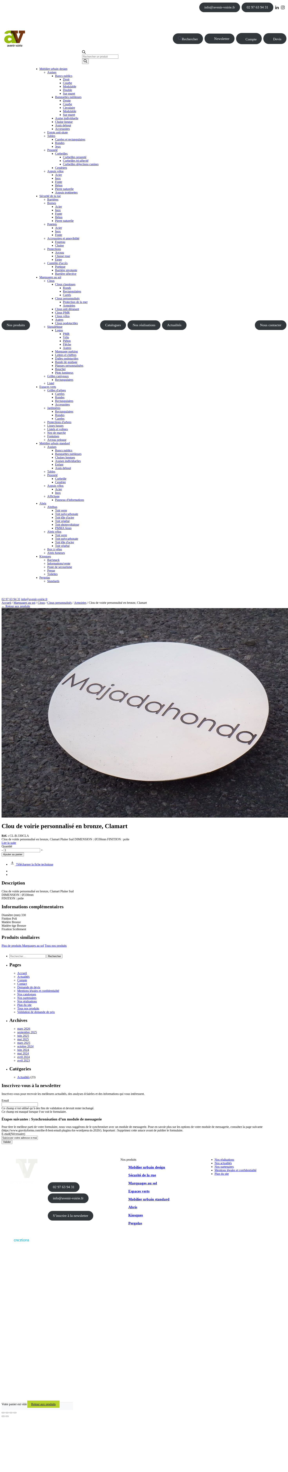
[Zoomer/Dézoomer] (3, 1412)
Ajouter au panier (12, 854)
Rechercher (190, 39)
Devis (277, 39)
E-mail (13, 1134)
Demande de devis (28, 987)
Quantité (7, 846)
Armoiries (80, 602)
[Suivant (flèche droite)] (7, 1416)
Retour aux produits (43, 1404)
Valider (7, 1141)
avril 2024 (23, 1057)
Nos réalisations (144, 325)
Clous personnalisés (59, 602)
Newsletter (221, 39)
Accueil (6, 602)
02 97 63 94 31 (257, 7)
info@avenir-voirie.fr (219, 7)
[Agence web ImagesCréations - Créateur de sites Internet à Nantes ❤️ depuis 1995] (15, 1242)
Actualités (174, 325)
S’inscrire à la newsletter (70, 1216)
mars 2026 (23, 1028)
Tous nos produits (56, 945)
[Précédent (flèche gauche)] (3, 1416)
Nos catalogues (26, 994)
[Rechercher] (85, 61)
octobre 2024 (25, 1046)
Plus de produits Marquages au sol (23, 945)
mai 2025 (23, 1039)
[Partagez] (11, 1412)
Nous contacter (270, 325)
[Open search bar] (84, 52)
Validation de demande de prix (36, 1012)
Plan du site (24, 1005)
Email (5, 1100)
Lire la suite (9, 842)
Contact (22, 983)
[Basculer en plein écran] (7, 1412)
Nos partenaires (26, 998)
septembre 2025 (27, 1032)
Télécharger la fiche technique (34, 864)
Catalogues (113, 325)
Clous (41, 602)
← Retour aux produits (16, 606)
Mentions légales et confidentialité (38, 990)
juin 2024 (23, 1050)
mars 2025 (23, 1042)
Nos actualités (223, 1163)
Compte (251, 39)
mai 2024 (23, 1053)
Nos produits (16, 325)
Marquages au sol (24, 602)
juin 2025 (23, 1035)
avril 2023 (23, 1060)
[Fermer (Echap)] (14, 1412)
